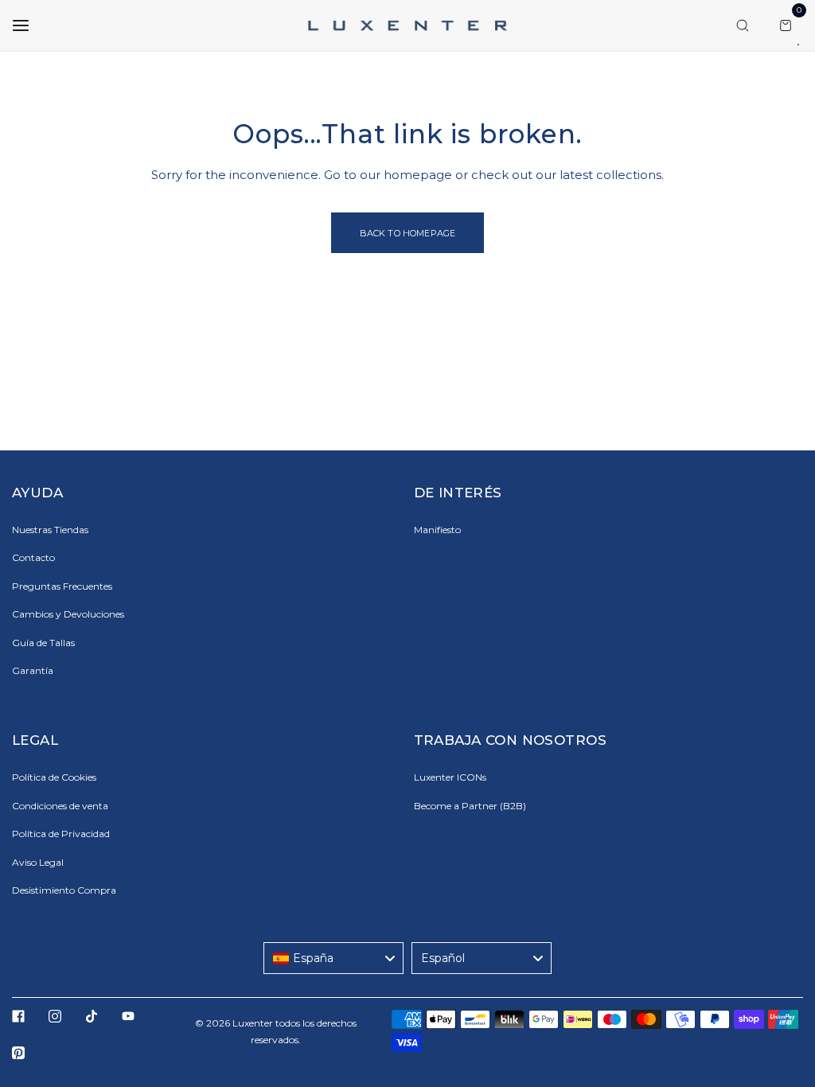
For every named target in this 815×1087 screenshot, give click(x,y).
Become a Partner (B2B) (470, 806)
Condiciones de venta (60, 806)
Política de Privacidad (61, 834)
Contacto (33, 557)
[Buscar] (742, 25)
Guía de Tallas (43, 643)
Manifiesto (437, 530)
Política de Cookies (54, 777)
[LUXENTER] (407, 25)
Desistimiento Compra (64, 890)
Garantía (32, 670)
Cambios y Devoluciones (68, 614)
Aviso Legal (38, 862)
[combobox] (333, 958)
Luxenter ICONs (450, 777)
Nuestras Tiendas (50, 530)
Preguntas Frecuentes (62, 586)
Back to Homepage (408, 233)
